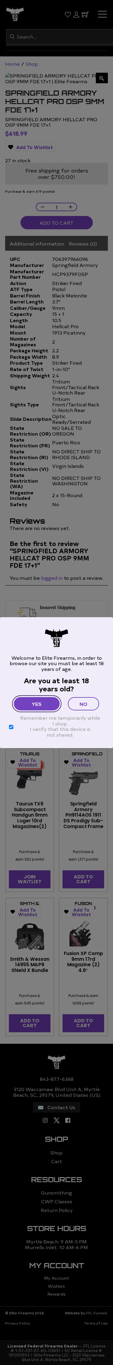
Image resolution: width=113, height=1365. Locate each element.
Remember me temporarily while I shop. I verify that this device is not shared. (60, 726)
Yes (37, 703)
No (83, 703)
